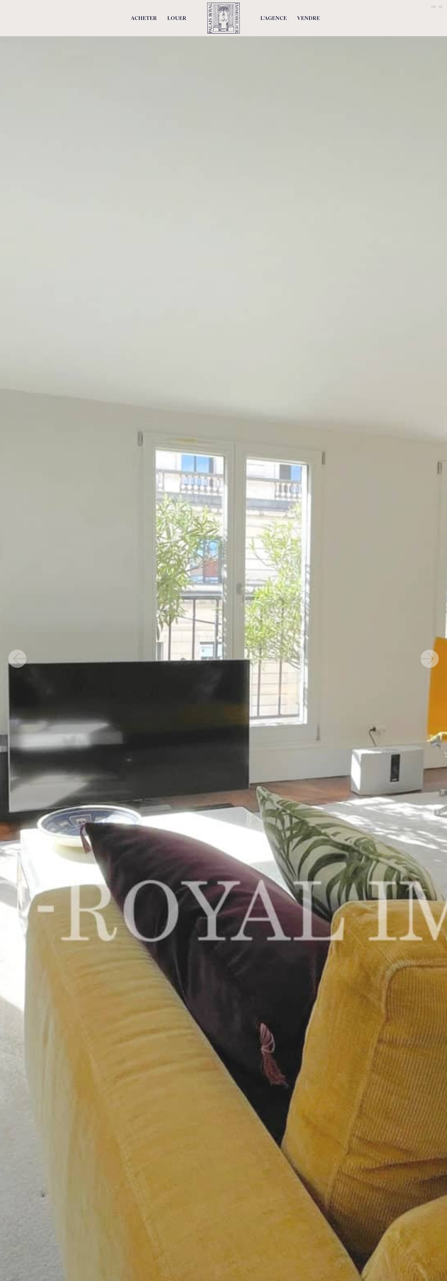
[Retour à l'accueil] (223, 18)
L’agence (273, 18)
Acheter (144, 18)
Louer (177, 18)
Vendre (308, 18)
